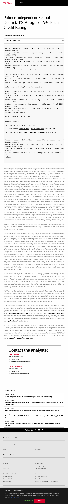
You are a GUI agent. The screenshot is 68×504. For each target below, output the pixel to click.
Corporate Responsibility (41, 476)
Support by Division (7, 476)
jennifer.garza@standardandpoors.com (20, 373)
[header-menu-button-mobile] (64, 3)
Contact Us (38, 449)
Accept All (39, 500)
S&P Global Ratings (10, 437)
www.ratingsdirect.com (56, 313)
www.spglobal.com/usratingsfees (15, 321)
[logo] (7, 3)
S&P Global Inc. (9, 454)
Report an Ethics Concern (9, 478)
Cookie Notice (15, 497)
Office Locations (7, 481)
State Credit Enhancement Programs (32, 132)
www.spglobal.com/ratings (18, 313)
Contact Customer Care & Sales (10, 473)
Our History (5, 463)
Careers (37, 473)
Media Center (38, 444)
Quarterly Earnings (39, 466)
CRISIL (4, 449)
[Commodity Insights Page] (36, 430)
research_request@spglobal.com (21, 338)
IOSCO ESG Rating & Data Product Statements (46, 481)
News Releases (39, 463)
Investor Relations (39, 461)
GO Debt (22, 125)
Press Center (6, 468)
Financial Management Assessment (31, 129)
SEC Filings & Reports (40, 468)
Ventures (5, 466)
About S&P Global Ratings (9, 444)
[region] (34, 496)
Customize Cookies (27, 500)
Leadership (38, 478)
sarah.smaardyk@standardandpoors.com (21, 361)
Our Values (5, 461)
